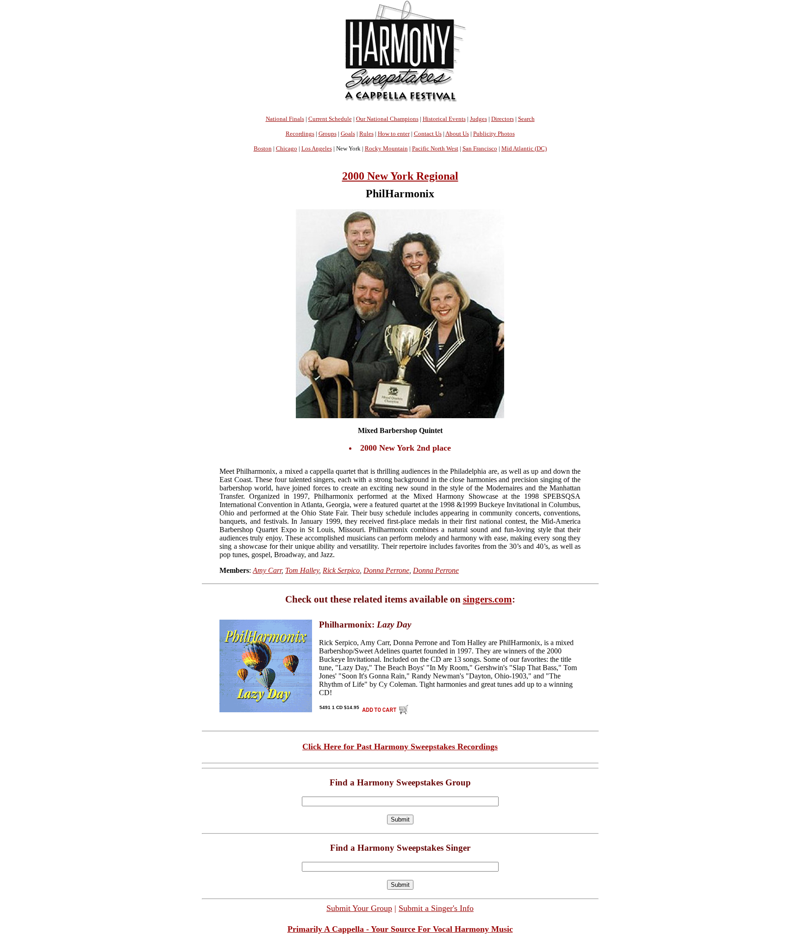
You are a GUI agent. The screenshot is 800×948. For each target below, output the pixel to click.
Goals (348, 133)
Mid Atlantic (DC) (524, 148)
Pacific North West (435, 148)
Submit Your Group (359, 908)
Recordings (300, 133)
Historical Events (444, 118)
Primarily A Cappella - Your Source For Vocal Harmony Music (400, 929)
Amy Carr (267, 570)
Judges (478, 118)
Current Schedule (330, 118)
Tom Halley (302, 570)
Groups (328, 133)
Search (526, 118)
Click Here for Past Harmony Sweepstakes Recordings (400, 746)
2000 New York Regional (400, 176)
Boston (263, 148)
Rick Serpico (341, 570)
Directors (502, 118)
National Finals (285, 118)
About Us (457, 133)
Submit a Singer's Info (436, 908)
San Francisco (479, 148)
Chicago (286, 148)
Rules (366, 133)
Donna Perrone (386, 570)
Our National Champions (387, 118)
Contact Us (428, 133)
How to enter (394, 133)
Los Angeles (316, 148)
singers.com (487, 599)
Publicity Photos (494, 133)
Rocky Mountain (386, 148)
